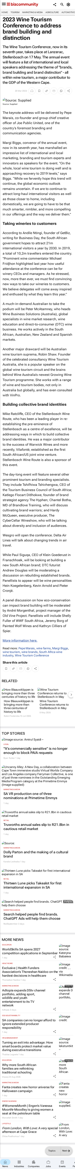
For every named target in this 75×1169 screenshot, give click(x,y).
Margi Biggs (60, 648)
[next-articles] (71, 694)
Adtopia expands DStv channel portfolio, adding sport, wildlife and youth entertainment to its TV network (23, 997)
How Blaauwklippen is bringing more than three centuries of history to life (18, 706)
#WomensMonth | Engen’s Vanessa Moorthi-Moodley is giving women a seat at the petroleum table (27, 1109)
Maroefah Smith (9, 1118)
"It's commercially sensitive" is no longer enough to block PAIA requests (35, 750)
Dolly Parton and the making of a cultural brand (35, 854)
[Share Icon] (54, 957)
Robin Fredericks (11, 716)
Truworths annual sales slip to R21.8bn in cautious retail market (36, 827)
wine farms (43, 648)
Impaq (5, 1077)
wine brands (29, 652)
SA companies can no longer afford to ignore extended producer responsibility (28, 1023)
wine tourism (11, 652)
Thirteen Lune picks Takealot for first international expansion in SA (32, 885)
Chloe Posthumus (10, 1136)
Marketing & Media (32, 12)
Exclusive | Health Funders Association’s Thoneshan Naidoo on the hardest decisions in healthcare (30, 971)
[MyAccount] (69, 4)
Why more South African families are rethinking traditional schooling (19, 1068)
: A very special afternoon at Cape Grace (30, 1130)
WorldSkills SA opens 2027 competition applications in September (30, 951)
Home (5, 12)
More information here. (20, 641)
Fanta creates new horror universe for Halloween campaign (28, 1089)
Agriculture (52, 12)
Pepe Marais (26, 648)
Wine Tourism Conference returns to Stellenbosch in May (54, 704)
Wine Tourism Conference (32, 655)
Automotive (68, 12)
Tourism (15, 12)
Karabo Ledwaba (11, 861)
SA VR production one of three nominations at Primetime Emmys (30, 796)
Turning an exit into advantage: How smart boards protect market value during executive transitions (27, 1046)
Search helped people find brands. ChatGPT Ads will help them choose (31, 916)
